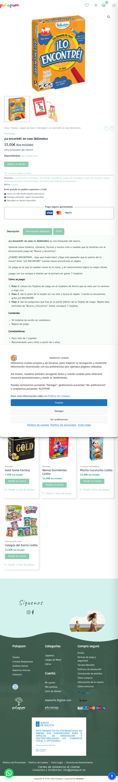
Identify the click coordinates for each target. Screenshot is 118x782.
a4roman (80, 779)
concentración (20, 178)
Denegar (59, 411)
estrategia (33, 178)
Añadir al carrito (16, 164)
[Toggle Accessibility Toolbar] (112, 776)
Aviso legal (84, 425)
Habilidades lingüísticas (50, 178)
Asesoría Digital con (58, 700)
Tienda (14, 128)
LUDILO (14, 184)
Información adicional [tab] (37, 231)
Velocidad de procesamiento (63, 181)
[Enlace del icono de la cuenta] (95, 5)
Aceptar (59, 402)
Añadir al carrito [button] (17, 481)
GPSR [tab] (59, 231)
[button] (109, 17)
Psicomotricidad (30, 181)
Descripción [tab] (13, 231)
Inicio (6, 128)
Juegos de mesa (27, 128)
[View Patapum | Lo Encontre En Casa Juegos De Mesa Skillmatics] (17, 109)
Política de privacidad (63, 425)
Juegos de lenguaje (92, 178)
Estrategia (42, 128)
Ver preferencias (59, 419)
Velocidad (44, 181)
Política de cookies (38, 425)
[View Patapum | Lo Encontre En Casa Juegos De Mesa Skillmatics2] (45, 109)
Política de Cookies (58, 396)
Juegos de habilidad (72, 178)
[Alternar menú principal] (114, 5)
